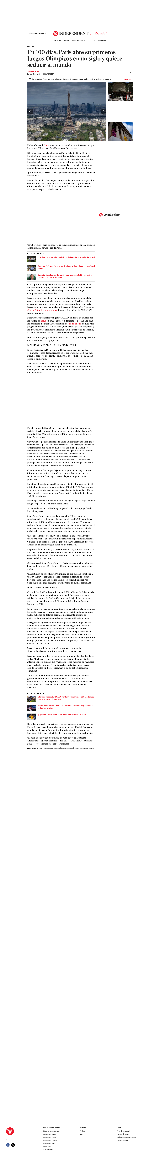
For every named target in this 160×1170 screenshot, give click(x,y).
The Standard (47, 1146)
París (46, 146)
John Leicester (33, 71)
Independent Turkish (49, 1137)
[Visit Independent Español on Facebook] (8, 1145)
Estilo (66, 40)
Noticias (57, 40)
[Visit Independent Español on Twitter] (13, 1145)
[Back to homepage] (24, 1131)
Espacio (92, 40)
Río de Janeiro (74, 324)
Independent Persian (50, 1140)
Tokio (43, 321)
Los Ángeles (84, 748)
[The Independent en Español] (80, 33)
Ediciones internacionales (51, 1131)
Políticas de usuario (123, 1134)
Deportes (102, 40)
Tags (81, 1134)
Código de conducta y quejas (126, 1137)
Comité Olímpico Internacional (42, 310)
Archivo (82, 1131)
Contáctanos (10, 1140)
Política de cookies (123, 1140)
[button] (37, 33)
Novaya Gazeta (48, 1149)
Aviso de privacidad (123, 1131)
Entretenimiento (78, 40)
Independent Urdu (49, 1143)
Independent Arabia (49, 1134)
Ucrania (91, 748)
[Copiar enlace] (130, 73)
